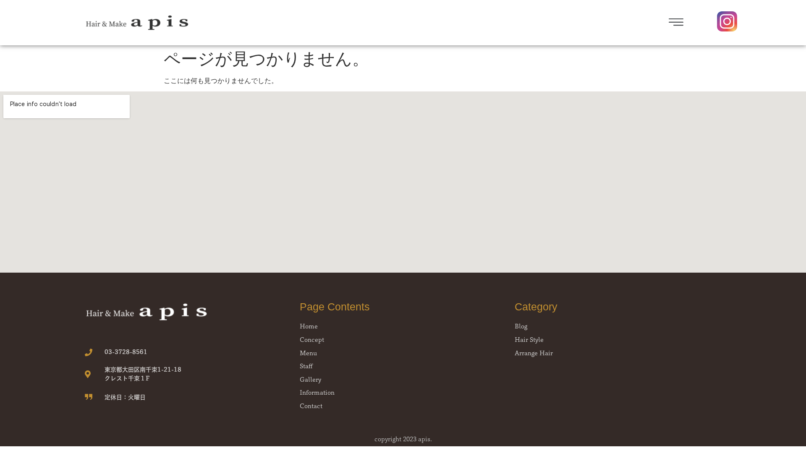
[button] (557, 23)
